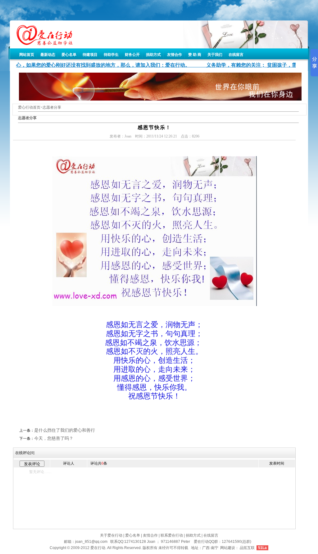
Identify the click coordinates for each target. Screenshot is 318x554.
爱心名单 (68, 54)
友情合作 (174, 54)
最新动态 (47, 54)
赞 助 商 (194, 54)
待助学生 (111, 54)
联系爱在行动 (172, 535)
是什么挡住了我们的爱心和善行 (64, 430)
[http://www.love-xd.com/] (41, 43)
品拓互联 (247, 548)
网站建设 (227, 548)
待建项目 (90, 54)
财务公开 (132, 54)
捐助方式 (153, 54)
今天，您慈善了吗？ (53, 438)
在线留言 (236, 54)
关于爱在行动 (111, 535)
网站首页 (26, 54)
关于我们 (214, 54)
